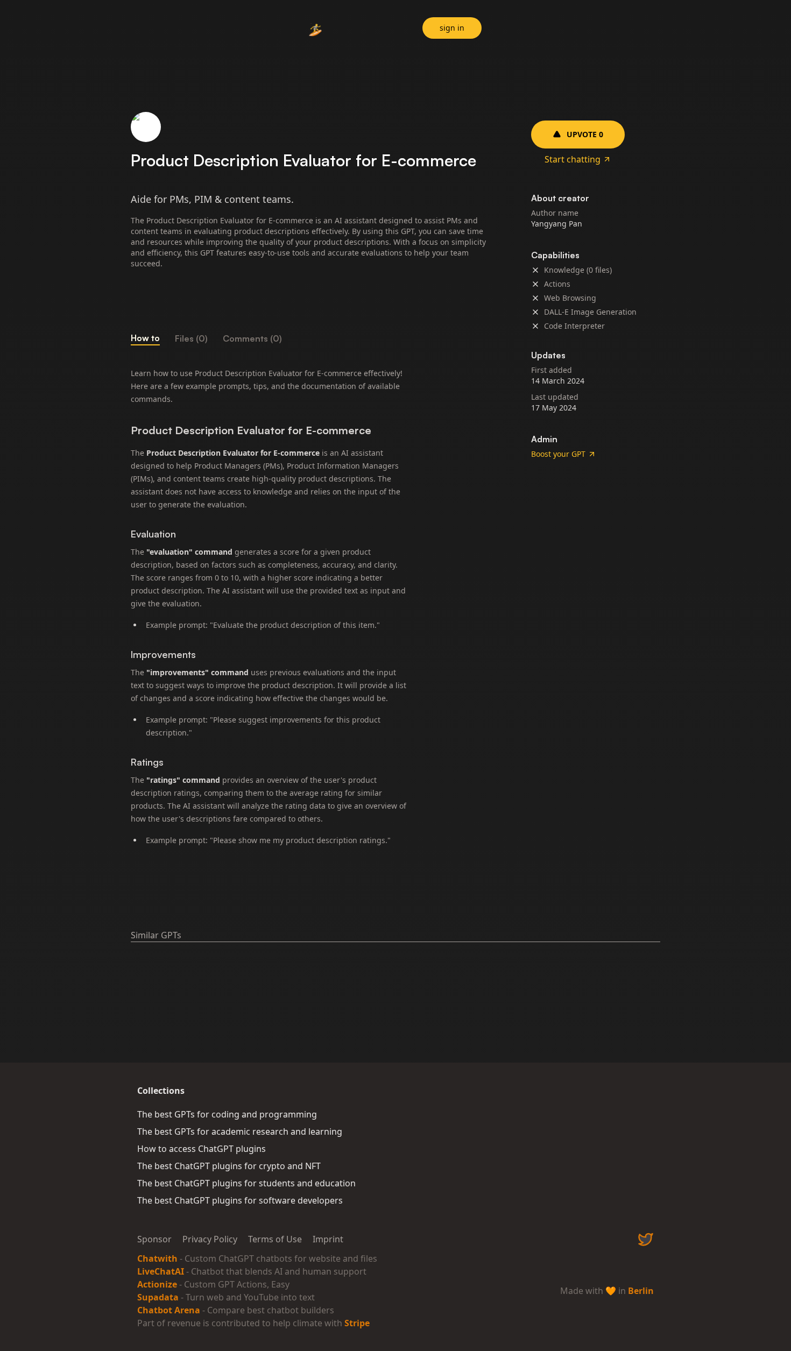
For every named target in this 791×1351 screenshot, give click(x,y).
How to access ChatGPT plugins (201, 1149)
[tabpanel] (309, 608)
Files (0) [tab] (191, 338)
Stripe (357, 1323)
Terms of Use (275, 1239)
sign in (452, 28)
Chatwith (157, 1258)
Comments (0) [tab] (252, 338)
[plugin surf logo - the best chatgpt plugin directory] (315, 30)
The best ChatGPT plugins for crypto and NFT (229, 1166)
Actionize (157, 1284)
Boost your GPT (558, 454)
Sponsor (154, 1239)
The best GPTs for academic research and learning (239, 1131)
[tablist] (309, 338)
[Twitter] (646, 1239)
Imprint (328, 1239)
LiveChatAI (160, 1271)
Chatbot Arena (168, 1310)
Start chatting (573, 159)
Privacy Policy (209, 1239)
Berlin (641, 1291)
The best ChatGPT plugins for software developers (240, 1200)
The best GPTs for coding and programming (227, 1114)
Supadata (158, 1297)
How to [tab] (145, 338)
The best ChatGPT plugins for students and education (246, 1183)
